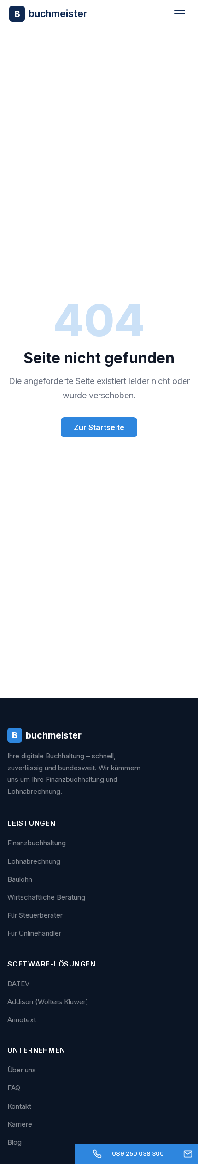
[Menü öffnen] (179, 13)
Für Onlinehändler (34, 933)
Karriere (19, 1124)
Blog (14, 1142)
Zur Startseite (99, 427)
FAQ (13, 1087)
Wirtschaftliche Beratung (46, 897)
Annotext (21, 1019)
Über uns (21, 1069)
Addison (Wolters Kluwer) (47, 1001)
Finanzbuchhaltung (36, 842)
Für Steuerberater (35, 915)
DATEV (18, 983)
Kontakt (19, 1106)
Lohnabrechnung (33, 861)
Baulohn (19, 879)
